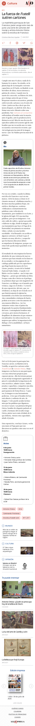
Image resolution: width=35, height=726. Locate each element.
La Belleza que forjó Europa (13, 659)
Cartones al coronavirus (22, 113)
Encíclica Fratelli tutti (11, 518)
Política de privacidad (17, 714)
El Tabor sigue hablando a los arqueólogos (8, 549)
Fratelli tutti (6, 368)
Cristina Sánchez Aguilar (11, 37)
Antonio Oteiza (19, 368)
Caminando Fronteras (11, 513)
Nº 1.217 (26, 518)
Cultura (12, 3)
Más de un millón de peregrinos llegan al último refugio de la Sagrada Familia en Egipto (10, 533)
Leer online (17, 703)
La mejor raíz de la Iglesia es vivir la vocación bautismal (10, 567)
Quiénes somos (17, 708)
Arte (3, 10)
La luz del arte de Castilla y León (14, 631)
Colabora (17, 711)
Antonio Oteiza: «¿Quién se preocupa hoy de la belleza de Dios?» (17, 602)
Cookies (17, 717)
